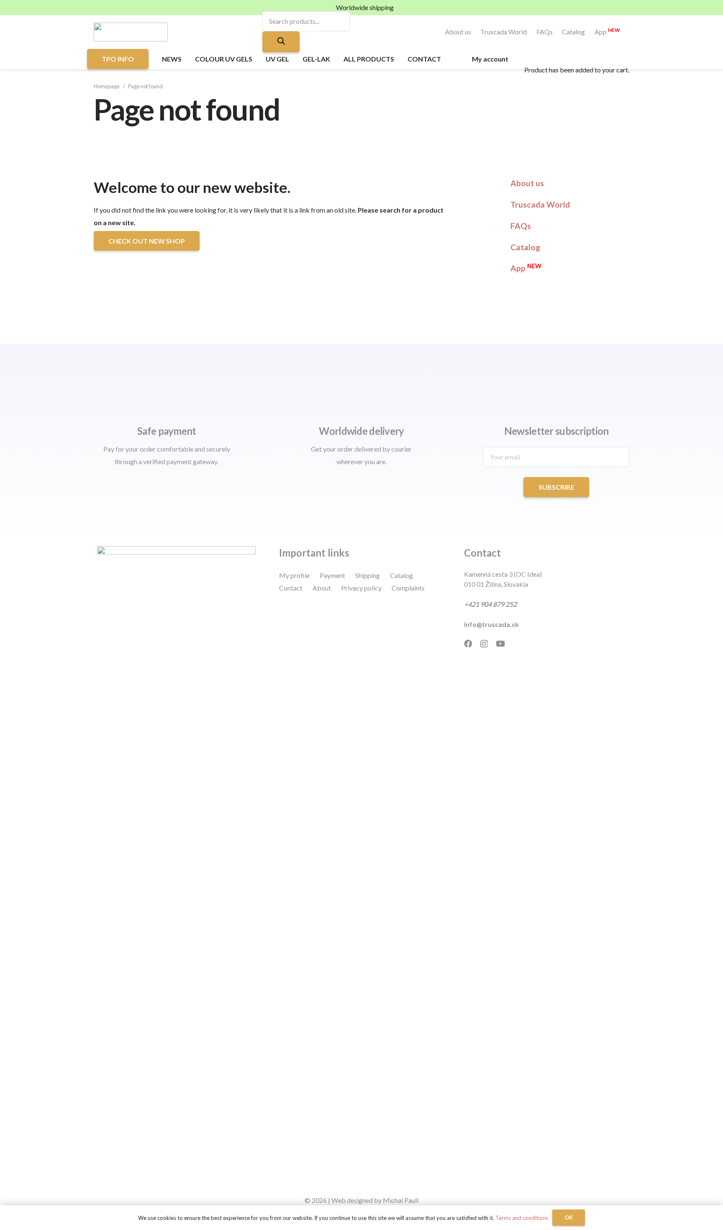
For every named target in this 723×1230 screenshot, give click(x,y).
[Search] (280, 41)
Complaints (408, 588)
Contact (291, 588)
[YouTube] (500, 643)
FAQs (544, 32)
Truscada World (503, 32)
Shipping (367, 575)
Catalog (573, 32)
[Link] (131, 32)
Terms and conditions (521, 1218)
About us (458, 32)
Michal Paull (400, 1200)
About (322, 588)
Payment (332, 575)
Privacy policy (361, 588)
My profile (294, 575)
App (607, 32)
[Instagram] (484, 643)
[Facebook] (468, 643)
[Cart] (527, 48)
